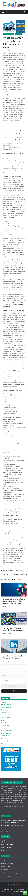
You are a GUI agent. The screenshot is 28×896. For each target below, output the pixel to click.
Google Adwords (5, 723)
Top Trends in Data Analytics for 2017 (14, 574)
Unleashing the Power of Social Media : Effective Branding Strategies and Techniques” (14, 601)
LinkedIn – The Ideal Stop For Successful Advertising (13, 657)
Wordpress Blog (5, 741)
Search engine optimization (8, 730)
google (3, 720)
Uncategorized (18, 34)
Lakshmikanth (15, 51)
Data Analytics (5, 710)
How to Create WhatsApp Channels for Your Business (13, 629)
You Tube (3, 743)
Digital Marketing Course (7, 841)
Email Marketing (5, 717)
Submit (14, 691)
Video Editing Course (6, 847)
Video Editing (4, 738)
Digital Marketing (5, 712)
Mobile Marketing (5, 725)
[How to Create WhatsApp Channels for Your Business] (14, 613)
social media (15, 63)
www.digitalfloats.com (7, 863)
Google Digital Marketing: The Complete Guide (13, 825)
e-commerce (4, 715)
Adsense (3, 702)
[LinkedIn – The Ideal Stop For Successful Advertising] (14, 640)
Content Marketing (6, 707)
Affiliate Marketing (6, 704)
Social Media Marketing (8, 34)
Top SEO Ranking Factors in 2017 (12, 570)
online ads (4, 728)
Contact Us (4, 851)
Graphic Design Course (7, 844)
